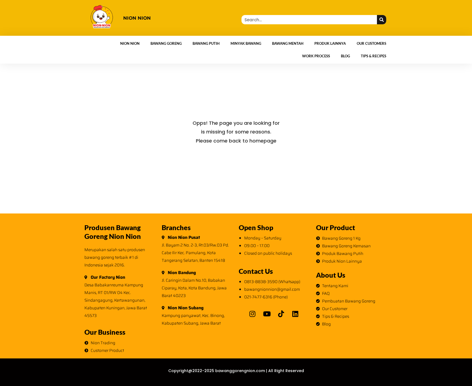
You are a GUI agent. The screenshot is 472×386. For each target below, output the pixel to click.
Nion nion (137, 18)
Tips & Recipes (373, 56)
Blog (345, 56)
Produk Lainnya (330, 43)
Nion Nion (130, 43)
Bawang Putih (206, 43)
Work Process (316, 56)
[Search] (381, 19)
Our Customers (371, 43)
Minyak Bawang (246, 43)
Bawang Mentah (287, 43)
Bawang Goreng (166, 43)
